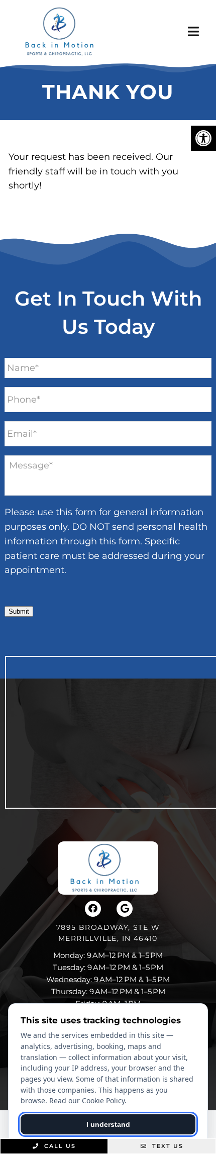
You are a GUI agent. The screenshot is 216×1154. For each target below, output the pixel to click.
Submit (19, 611)
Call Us (59, 1145)
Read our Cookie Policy (87, 1100)
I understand (108, 1124)
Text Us (166, 1145)
